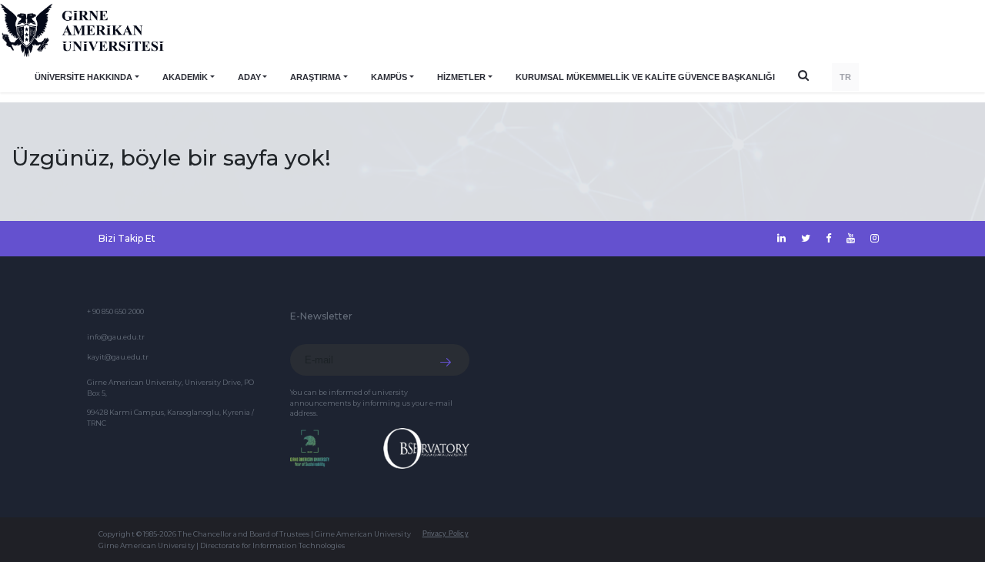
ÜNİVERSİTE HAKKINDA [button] (83, 77)
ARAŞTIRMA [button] (315, 77)
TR (845, 77)
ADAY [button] (249, 77)
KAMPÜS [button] (389, 77)
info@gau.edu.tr (116, 337)
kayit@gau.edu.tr (118, 357)
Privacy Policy (445, 533)
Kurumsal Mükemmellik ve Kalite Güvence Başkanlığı (645, 77)
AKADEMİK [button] (185, 77)
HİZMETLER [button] (461, 77)
